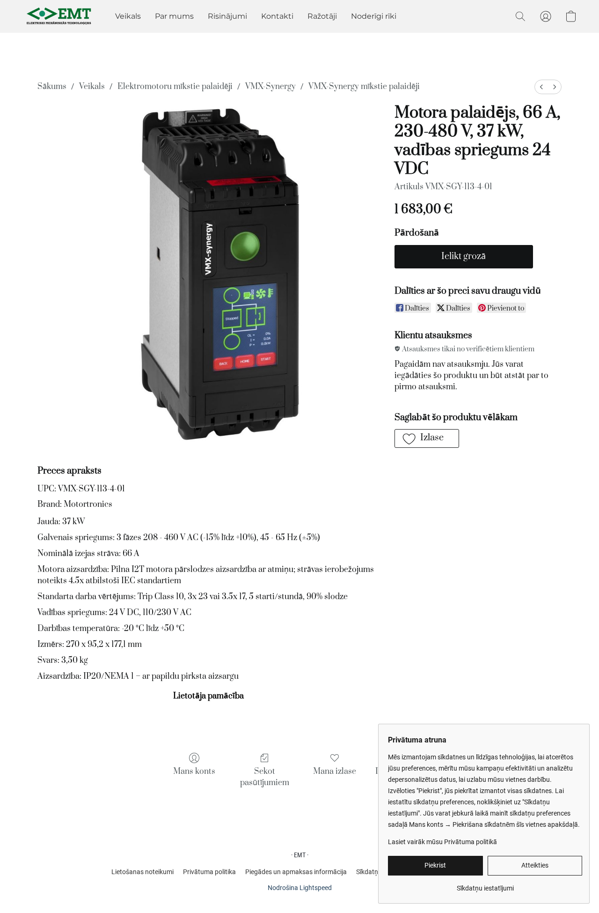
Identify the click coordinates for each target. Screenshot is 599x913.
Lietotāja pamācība (208, 696)
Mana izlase (334, 771)
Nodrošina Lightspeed (300, 887)
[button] (59, 16)
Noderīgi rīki (373, 16)
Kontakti (277, 16)
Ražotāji (322, 16)
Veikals (128, 16)
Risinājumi (227, 16)
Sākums (51, 87)
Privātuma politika (209, 872)
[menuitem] (541, 87)
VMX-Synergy (270, 87)
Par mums (174, 16)
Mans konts (194, 771)
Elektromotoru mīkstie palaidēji (175, 87)
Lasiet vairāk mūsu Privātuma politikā (442, 842)
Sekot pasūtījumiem (264, 777)
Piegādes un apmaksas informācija (296, 872)
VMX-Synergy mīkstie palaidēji (364, 87)
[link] (485, 885)
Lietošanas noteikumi (142, 872)
